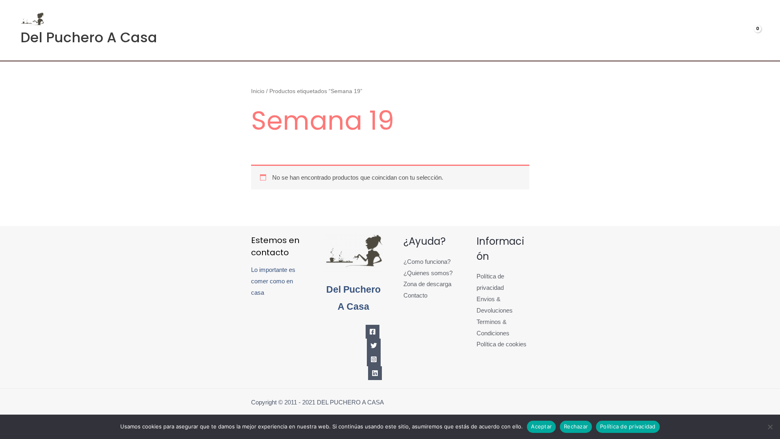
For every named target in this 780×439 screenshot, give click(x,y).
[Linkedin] (375, 373)
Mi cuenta (684, 30)
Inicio (257, 91)
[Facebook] (372, 332)
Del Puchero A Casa (88, 37)
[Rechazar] (770, 427)
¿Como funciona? (427, 261)
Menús (630, 30)
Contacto (415, 295)
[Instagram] (374, 359)
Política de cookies (501, 344)
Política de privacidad (628, 426)
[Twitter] (374, 345)
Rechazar (576, 426)
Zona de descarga (427, 283)
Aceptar (541, 426)
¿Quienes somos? (428, 272)
